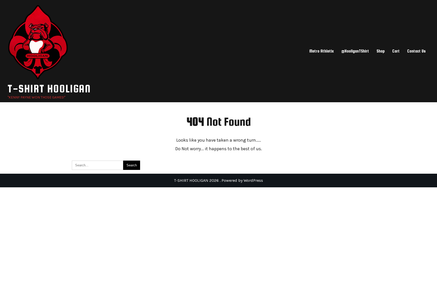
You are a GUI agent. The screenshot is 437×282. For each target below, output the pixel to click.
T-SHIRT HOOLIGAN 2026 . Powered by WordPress (218, 180)
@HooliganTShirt (355, 51)
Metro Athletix (321, 51)
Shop (381, 51)
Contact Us (416, 51)
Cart (396, 51)
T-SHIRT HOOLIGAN (49, 88)
